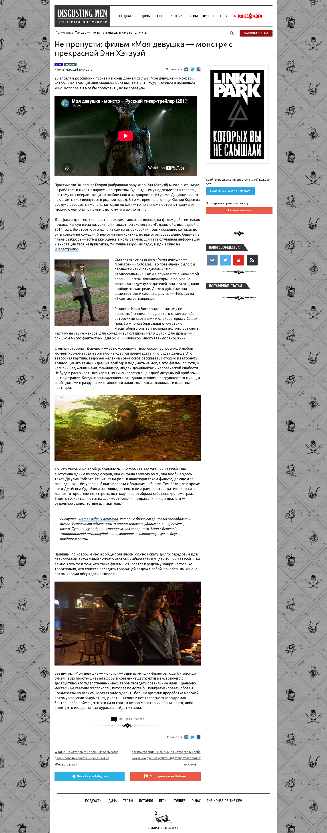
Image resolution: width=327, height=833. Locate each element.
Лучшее (209, 16)
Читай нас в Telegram (92, 776)
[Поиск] (231, 33)
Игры (194, 16)
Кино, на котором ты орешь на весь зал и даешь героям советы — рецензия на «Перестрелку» (86, 758)
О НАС (224, 16)
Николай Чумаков (65, 69)
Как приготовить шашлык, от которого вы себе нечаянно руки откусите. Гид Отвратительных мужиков (166, 758)
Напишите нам (256, 33)
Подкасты (127, 16)
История (177, 16)
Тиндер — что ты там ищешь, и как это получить (111, 32)
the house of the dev (248, 16)
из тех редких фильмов (98, 519)
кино (59, 64)
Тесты (160, 16)
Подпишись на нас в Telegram (230, 190)
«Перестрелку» (66, 249)
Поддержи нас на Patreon (168, 776)
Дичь (145, 16)
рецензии (70, 64)
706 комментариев (131, 718)
